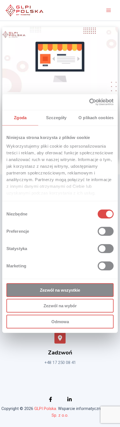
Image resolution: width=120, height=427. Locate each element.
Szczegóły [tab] (56, 117)
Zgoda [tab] (20, 117)
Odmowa (60, 321)
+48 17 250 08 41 (60, 362)
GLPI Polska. (45, 408)
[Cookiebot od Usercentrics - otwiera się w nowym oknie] (89, 102)
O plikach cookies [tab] (96, 117)
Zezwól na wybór (60, 305)
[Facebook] (50, 399)
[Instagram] (69, 399)
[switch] (106, 231)
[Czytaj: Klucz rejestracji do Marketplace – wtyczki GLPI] (60, 59)
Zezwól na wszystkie (60, 289)
